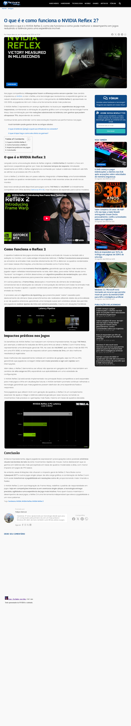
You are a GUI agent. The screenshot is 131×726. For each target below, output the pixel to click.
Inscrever (111, 131)
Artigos (104, 3)
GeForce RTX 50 (38, 189)
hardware (12, 501)
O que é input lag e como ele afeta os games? (28, 133)
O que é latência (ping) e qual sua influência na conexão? (33, 129)
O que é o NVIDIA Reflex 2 (16, 142)
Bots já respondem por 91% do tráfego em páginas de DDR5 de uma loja (109, 254)
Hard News (54, 3)
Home (4, 8)
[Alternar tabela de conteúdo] (28, 139)
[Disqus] (47, 564)
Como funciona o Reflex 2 (17, 145)
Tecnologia (77, 3)
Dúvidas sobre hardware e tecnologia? (110, 102)
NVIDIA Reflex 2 (37, 501)
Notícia (100, 285)
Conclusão (11, 150)
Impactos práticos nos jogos (18, 147)
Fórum (113, 3)
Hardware (65, 3)
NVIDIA (19, 96)
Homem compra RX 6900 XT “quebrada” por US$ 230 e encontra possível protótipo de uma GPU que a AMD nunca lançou (110, 360)
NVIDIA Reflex (27, 501)
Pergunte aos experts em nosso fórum (111, 105)
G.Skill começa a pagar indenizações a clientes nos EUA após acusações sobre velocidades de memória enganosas (110, 173)
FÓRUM (113, 98)
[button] (112, 34)
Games (96, 3)
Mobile (88, 3)
